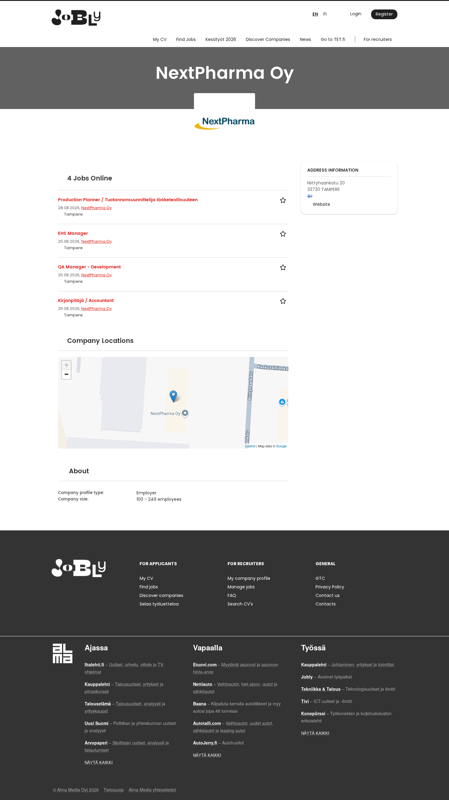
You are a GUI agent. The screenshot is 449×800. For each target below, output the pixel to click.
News (305, 39)
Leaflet (250, 445)
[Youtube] (95, 590)
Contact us (328, 595)
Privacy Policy (330, 587)
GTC (320, 578)
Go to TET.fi (333, 39)
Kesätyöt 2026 (221, 39)
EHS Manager (73, 233)
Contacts (326, 604)
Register (384, 14)
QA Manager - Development (89, 267)
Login (355, 14)
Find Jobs (186, 39)
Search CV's (240, 604)
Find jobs (149, 587)
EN (315, 14)
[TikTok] (86, 590)
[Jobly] (76, 17)
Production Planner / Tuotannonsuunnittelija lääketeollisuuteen (128, 199)
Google (281, 445)
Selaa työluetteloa (159, 604)
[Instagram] (66, 590)
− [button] (66, 374)
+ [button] (66, 365)
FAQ (232, 595)
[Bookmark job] (284, 199)
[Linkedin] (76, 590)
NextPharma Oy (96, 207)
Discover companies (161, 595)
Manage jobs (241, 587)
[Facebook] (56, 590)
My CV (159, 39)
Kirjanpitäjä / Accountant (86, 300)
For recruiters (378, 39)
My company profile (249, 578)
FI (325, 14)
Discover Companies (268, 39)
